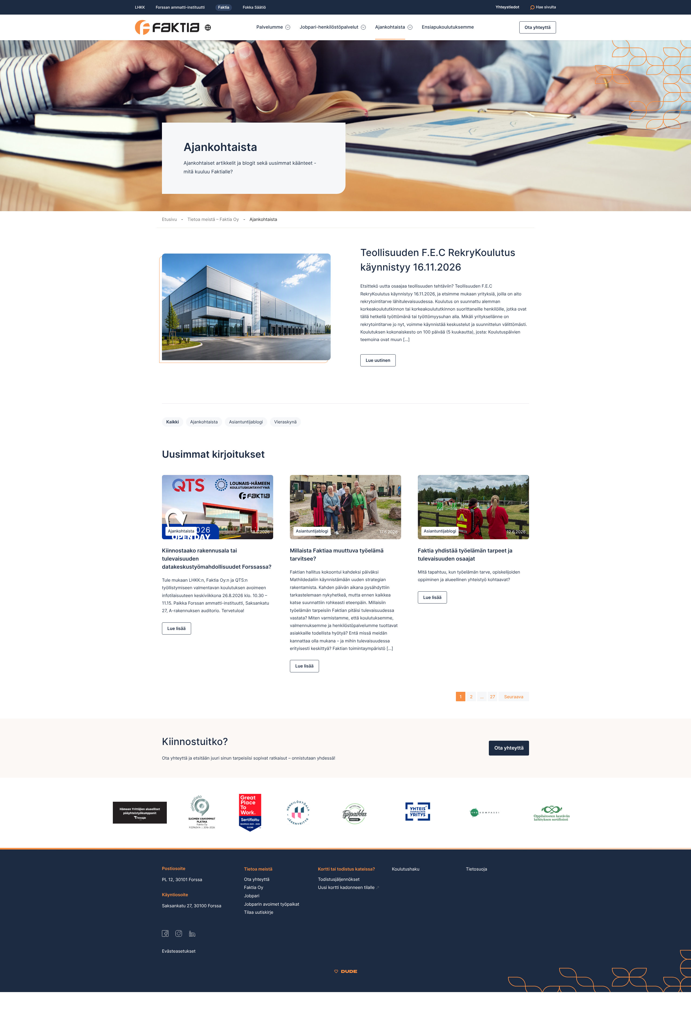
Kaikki (172, 421)
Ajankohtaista (204, 421)
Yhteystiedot (507, 7)
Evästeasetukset (179, 951)
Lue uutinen (378, 360)
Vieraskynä (285, 421)
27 (492, 696)
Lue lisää (176, 628)
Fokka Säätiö (254, 7)
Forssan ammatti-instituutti (180, 7)
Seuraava (513, 696)
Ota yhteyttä (538, 27)
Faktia (223, 7)
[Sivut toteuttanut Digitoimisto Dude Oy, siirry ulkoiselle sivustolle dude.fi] (345, 971)
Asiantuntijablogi (246, 421)
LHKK (140, 7)
